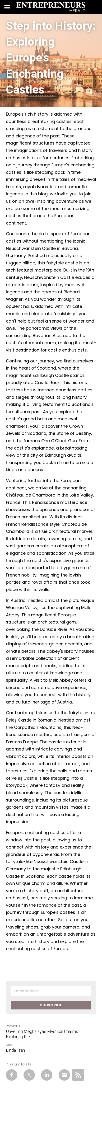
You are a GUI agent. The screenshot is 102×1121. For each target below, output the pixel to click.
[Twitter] (29, 1075)
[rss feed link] (78, 1075)
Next (9, 1044)
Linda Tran (15, 1050)
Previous (13, 1026)
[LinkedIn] (46, 1075)
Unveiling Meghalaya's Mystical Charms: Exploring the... (42, 1034)
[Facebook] (11, 1075)
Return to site (20, 1064)
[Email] (64, 1075)
